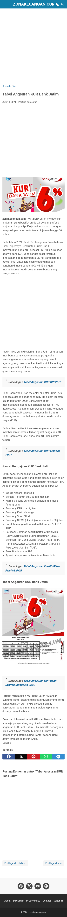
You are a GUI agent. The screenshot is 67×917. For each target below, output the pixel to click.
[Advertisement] (33, 46)
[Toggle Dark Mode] (58, 4)
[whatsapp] (46, 756)
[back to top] (60, 909)
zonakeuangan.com (34, 4)
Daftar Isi (58, 900)
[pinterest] (33, 756)
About (7, 900)
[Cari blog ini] (63, 4)
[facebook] (8, 756)
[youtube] (37, 886)
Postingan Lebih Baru (15, 863)
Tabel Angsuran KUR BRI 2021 (42, 382)
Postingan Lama (53, 863)
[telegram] (58, 756)
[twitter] (21, 756)
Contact (47, 900)
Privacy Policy (33, 900)
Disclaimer (18, 900)
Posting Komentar (27, 102)
